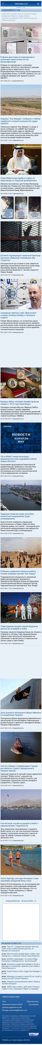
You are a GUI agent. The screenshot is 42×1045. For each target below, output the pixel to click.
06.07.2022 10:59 (6, 332)
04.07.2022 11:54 (6, 588)
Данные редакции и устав (12, 1007)
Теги (4, 1001)
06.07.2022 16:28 (6, 193)
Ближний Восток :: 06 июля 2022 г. (20, 901)
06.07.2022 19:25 (6, 140)
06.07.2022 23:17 (6, 81)
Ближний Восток (11, 10)
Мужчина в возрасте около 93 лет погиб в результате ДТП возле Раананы (21, 977)
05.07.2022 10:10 (6, 476)
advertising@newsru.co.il (18, 1010)
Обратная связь (33, 1001)
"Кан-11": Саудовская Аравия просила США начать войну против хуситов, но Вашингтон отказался (20, 949)
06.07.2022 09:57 (6, 419)
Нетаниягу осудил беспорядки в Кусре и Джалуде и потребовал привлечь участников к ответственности (21, 966)
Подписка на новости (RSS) (12, 1004)
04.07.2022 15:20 (6, 533)
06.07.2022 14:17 (6, 275)
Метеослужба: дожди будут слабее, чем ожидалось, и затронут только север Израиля (21, 955)
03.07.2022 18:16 (6, 785)
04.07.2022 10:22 (6, 728)
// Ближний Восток (18, 81)
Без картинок (34, 1004)
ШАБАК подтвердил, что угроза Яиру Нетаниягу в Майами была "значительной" (20, 960)
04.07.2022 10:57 (6, 643)
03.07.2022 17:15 (6, 840)
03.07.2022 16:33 (6, 895)
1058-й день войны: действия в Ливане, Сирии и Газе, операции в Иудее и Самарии (21, 988)
